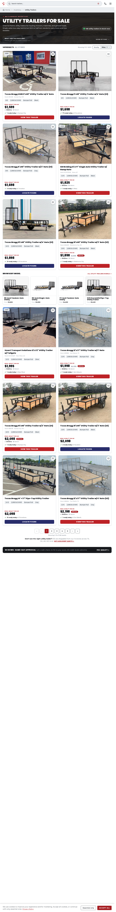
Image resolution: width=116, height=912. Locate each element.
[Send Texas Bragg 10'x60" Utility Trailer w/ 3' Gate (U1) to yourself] (108, 202)
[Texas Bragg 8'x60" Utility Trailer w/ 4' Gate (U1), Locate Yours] (85, 71)
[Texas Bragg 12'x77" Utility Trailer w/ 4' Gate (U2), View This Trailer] (85, 475)
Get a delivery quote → (64, 541)
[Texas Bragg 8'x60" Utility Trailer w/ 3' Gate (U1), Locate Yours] (29, 144)
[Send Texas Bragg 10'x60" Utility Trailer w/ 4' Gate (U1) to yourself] (53, 202)
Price (104, 47)
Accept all (104, 908)
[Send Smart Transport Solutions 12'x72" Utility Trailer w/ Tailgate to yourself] (53, 310)
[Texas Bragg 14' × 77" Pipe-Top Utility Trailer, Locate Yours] (29, 475)
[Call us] (105, 3)
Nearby (96, 47)
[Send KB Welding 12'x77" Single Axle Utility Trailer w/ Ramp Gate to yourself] (108, 127)
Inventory (17, 10)
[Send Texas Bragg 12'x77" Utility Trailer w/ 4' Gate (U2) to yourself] (108, 458)
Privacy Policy (28, 909)
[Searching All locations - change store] (98, 3)
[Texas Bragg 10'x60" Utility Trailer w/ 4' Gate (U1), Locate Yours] (29, 219)
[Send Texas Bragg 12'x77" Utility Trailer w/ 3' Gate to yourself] (108, 310)
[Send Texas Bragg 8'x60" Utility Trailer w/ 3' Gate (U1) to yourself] (53, 127)
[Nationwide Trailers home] (3, 3)
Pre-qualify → (103, 550)
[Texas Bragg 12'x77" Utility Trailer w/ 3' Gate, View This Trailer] (85, 327)
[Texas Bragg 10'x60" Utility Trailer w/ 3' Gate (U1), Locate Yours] (85, 403)
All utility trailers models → (100, 273)
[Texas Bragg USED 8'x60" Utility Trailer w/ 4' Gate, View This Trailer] (29, 71)
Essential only (88, 908)
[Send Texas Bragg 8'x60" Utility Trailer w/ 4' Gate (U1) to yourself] (108, 54)
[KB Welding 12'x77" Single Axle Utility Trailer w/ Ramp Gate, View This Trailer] (85, 144)
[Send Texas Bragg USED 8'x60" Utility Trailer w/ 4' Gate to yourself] (53, 54)
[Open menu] (110, 3)
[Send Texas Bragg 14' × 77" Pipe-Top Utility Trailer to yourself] (53, 458)
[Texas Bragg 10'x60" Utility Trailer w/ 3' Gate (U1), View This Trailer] (85, 219)
